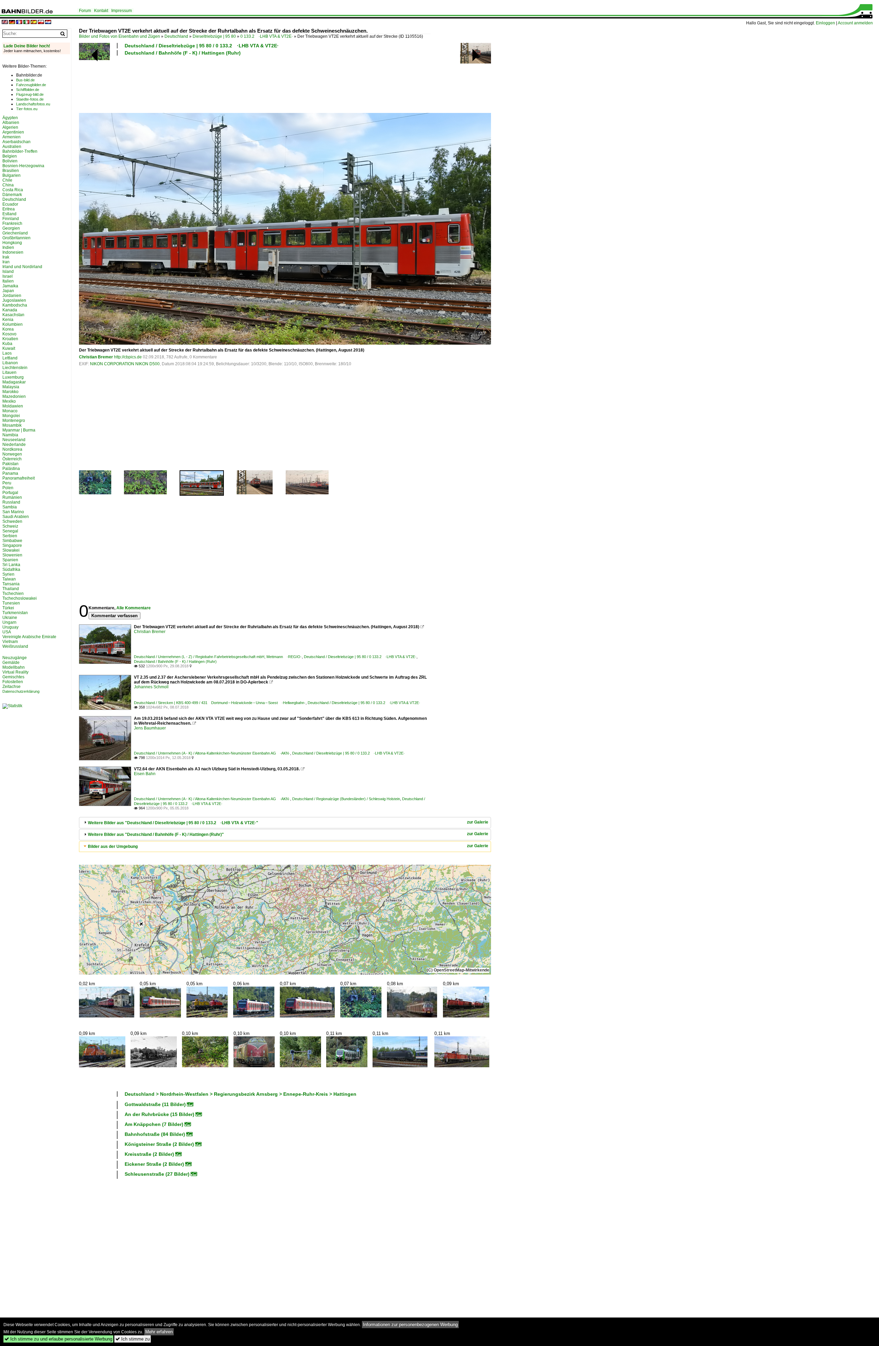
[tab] (285, 822)
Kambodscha (14, 305)
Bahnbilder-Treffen (19, 151)
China (8, 185)
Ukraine (9, 617)
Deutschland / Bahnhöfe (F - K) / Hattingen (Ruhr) (183, 53)
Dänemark (12, 194)
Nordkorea (12, 449)
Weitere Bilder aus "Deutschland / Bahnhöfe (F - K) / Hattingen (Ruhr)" (156, 834)
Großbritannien (16, 237)
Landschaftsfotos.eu (33, 104)
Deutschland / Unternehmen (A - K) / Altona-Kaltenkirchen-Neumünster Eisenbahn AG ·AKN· (212, 753)
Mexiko (9, 401)
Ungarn (9, 622)
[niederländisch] (48, 22)
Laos (7, 353)
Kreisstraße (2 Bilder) (149, 1154)
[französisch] (19, 22)
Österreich (12, 459)
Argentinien (13, 132)
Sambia (9, 507)
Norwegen (12, 454)
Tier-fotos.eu (26, 109)
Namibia (10, 435)
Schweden (12, 521)
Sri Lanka (11, 564)
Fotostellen (12, 681)
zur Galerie (477, 822)
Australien (11, 146)
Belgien (9, 156)
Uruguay (10, 627)
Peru (6, 483)
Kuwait (8, 348)
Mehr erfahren (159, 1331)
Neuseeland (13, 439)
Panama (10, 473)
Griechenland (15, 233)
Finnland (10, 218)
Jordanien (11, 295)
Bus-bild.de (25, 80)
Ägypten (10, 117)
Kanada (9, 310)
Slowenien (12, 555)
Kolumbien (12, 324)
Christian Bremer (96, 357)
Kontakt (101, 10)
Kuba (7, 343)
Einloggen (825, 23)
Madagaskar (14, 382)
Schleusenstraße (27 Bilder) (157, 1174)
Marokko (10, 391)
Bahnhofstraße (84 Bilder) (155, 1134)
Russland (11, 502)
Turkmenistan (15, 612)
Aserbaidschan (16, 141)
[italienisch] (26, 22)
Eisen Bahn (145, 773)
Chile (7, 180)
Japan (8, 290)
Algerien (10, 127)
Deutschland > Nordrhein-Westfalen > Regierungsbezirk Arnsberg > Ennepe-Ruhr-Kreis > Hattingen (240, 1094)
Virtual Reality (15, 672)
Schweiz (10, 526)
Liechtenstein (14, 367)
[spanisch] (34, 22)
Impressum (121, 10)
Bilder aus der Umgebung (113, 846)
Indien (8, 247)
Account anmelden (855, 23)
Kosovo (9, 334)
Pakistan (10, 463)
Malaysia (10, 386)
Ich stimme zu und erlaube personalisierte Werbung (58, 1339)
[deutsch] (12, 22)
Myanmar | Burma (18, 430)
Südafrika (11, 569)
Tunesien (11, 603)
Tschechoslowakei (19, 598)
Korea (8, 329)
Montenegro (13, 420)
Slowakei (11, 550)
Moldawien (12, 406)
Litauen (9, 372)
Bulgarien (11, 175)
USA (6, 632)
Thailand (10, 588)
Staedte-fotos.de (30, 99)
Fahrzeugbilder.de (31, 85)
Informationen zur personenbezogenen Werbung (410, 1324)
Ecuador (10, 204)
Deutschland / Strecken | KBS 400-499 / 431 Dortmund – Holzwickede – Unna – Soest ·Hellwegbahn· (220, 703)
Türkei (8, 608)
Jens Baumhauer (150, 728)
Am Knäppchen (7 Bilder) (154, 1124)
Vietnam (10, 641)
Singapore (12, 545)
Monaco (10, 411)
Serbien (9, 535)
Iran (6, 262)
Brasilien (10, 170)
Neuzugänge (14, 657)
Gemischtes (13, 677)
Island (8, 271)
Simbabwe (12, 540)
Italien (8, 281)
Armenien (11, 137)
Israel (7, 276)
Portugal (10, 492)
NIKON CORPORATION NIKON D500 (125, 363)
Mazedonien (14, 396)
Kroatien (10, 338)
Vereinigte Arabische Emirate (29, 636)
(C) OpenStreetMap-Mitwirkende (458, 970)
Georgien (11, 228)
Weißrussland (15, 646)
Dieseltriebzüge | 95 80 (214, 36)
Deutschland (176, 36)
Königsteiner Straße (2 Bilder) (159, 1144)
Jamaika (10, 286)
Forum (85, 10)
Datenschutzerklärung (20, 691)
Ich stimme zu (132, 1339)
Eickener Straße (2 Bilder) (154, 1164)
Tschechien (13, 593)
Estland (9, 213)
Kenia (7, 319)
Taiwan (9, 579)
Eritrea (8, 209)
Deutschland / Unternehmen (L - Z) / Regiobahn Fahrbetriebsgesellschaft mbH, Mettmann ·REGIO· (218, 657)
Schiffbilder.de (27, 90)
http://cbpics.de (128, 357)
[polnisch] (41, 22)
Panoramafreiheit (18, 478)
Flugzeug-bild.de (30, 94)
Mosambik (12, 425)
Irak (5, 257)
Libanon (10, 362)
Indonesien (12, 252)
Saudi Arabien (15, 516)
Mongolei (11, 415)
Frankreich (12, 223)
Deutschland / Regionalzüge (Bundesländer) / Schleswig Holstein (346, 799)
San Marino (13, 511)
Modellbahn (13, 667)
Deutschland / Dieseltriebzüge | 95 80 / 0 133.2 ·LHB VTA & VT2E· (202, 45)
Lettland (10, 358)
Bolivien (10, 161)
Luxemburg (13, 377)
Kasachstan (13, 314)
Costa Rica (12, 189)
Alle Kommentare (133, 608)
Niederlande (14, 444)
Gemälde (11, 662)
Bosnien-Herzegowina (23, 165)
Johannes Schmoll (151, 686)
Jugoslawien (14, 300)
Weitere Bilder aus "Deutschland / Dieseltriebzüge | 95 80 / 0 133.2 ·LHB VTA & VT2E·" (173, 822)
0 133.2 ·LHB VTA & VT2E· (266, 36)
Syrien (8, 574)
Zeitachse (11, 686)
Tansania (11, 584)
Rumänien (12, 497)
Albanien (10, 122)
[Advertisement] (255, 83)
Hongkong (12, 242)
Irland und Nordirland (22, 266)
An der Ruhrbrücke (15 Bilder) (159, 1114)
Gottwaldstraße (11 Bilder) (155, 1104)
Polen (7, 487)
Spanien (10, 559)
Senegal (10, 531)
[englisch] (5, 22)
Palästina (11, 468)
